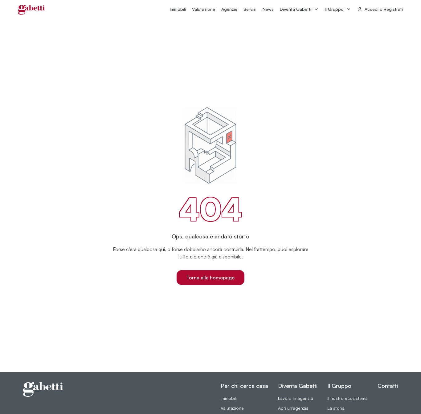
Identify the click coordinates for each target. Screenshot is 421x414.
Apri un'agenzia (293, 408)
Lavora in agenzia (295, 398)
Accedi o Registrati (384, 9)
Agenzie (229, 9)
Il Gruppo (334, 9)
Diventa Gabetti (295, 9)
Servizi (249, 9)
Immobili (178, 9)
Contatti (388, 385)
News (268, 9)
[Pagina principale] (31, 10)
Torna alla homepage (210, 277)
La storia (336, 408)
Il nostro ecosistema (347, 398)
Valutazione (203, 9)
